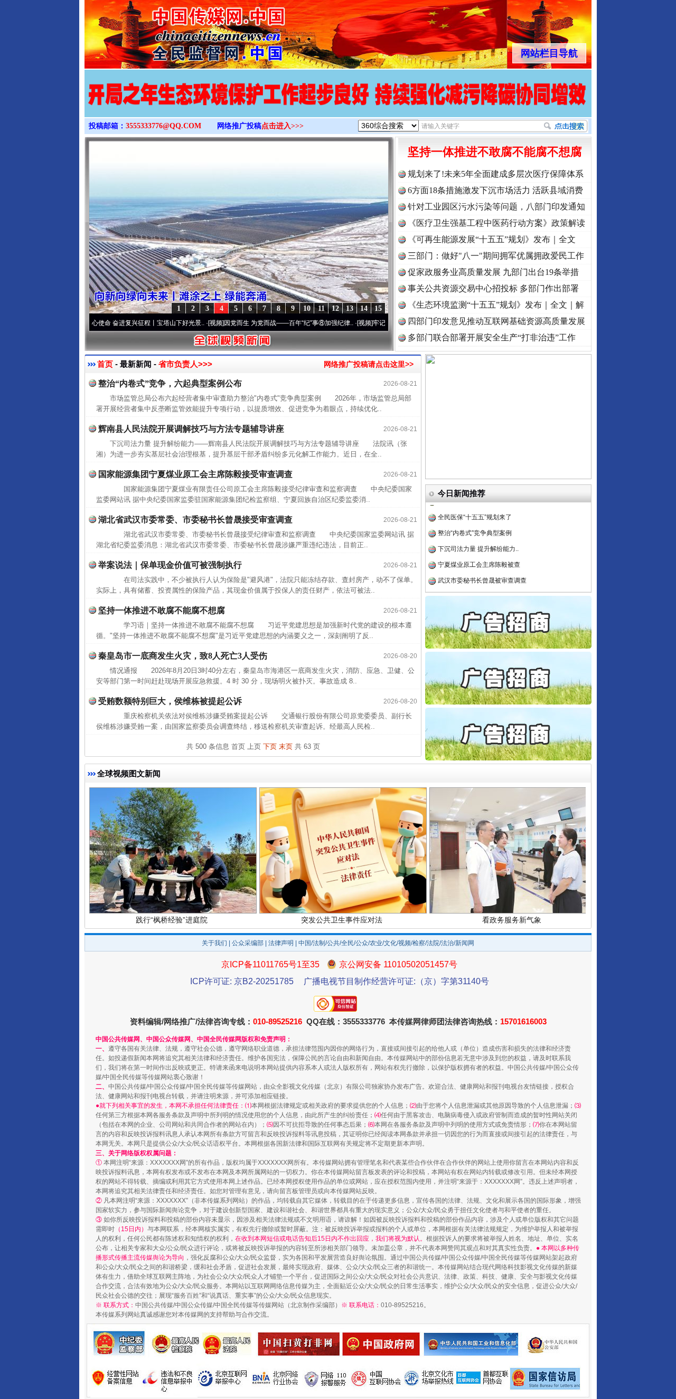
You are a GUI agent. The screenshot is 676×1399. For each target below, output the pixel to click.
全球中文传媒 (171, 30)
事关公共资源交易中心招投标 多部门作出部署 (493, 288)
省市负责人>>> (185, 363)
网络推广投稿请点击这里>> (369, 364)
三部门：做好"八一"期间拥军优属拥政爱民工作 (496, 255)
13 (349, 308)
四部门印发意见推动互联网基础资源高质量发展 (496, 321)
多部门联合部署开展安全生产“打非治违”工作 (492, 337)
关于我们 (214, 943)
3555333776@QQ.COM (163, 126)
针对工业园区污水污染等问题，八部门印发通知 (496, 206)
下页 (270, 746)
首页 (105, 363)
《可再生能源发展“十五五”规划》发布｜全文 (492, 239)
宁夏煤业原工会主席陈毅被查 (479, 543)
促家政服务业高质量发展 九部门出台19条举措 (493, 272)
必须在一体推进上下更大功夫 (479, 591)
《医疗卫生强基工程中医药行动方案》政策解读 (496, 222)
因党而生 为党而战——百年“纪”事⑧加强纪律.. (255, 323)
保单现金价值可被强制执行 (476, 575)
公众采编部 (248, 943)
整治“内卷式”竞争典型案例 (475, 512)
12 (335, 308)
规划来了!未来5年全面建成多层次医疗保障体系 (496, 173)
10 (307, 308)
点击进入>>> (282, 126)
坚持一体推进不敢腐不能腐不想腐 (495, 151)
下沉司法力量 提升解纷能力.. (478, 527)
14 (364, 308)
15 (378, 308)
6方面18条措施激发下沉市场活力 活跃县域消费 (495, 190)
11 (321, 308)
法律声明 (281, 943)
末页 (286, 746)
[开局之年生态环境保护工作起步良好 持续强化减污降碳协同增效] (338, 104)
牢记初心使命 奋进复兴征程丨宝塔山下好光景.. (105, 323)
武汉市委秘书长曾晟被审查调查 (482, 559)
